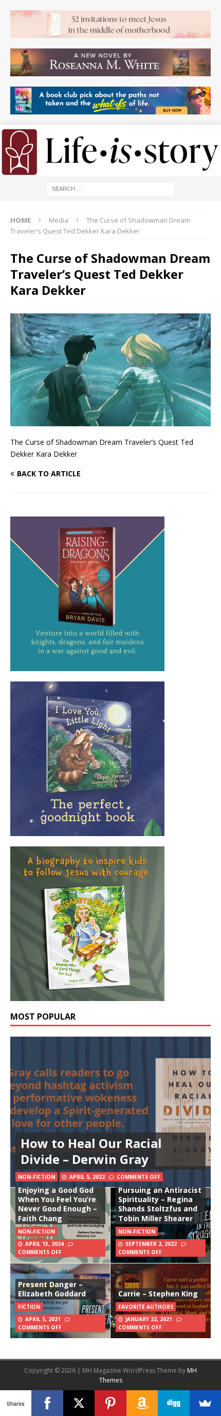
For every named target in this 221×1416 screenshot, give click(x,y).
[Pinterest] (110, 1403)
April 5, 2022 (87, 1176)
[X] (79, 1403)
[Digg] (173, 1403)
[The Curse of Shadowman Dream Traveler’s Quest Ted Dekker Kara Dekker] (110, 420)
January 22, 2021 (148, 1319)
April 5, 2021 (43, 1319)
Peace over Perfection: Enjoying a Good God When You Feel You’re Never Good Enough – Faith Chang (60, 1199)
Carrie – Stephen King (158, 1293)
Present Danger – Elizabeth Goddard (52, 1288)
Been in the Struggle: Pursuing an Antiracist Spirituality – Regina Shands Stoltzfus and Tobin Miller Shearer (159, 1199)
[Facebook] (47, 1403)
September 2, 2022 (151, 1243)
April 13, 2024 (44, 1243)
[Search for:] (110, 188)
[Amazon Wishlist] (142, 1403)
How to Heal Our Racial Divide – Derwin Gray (91, 1151)
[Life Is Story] (110, 170)
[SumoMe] (205, 1403)
